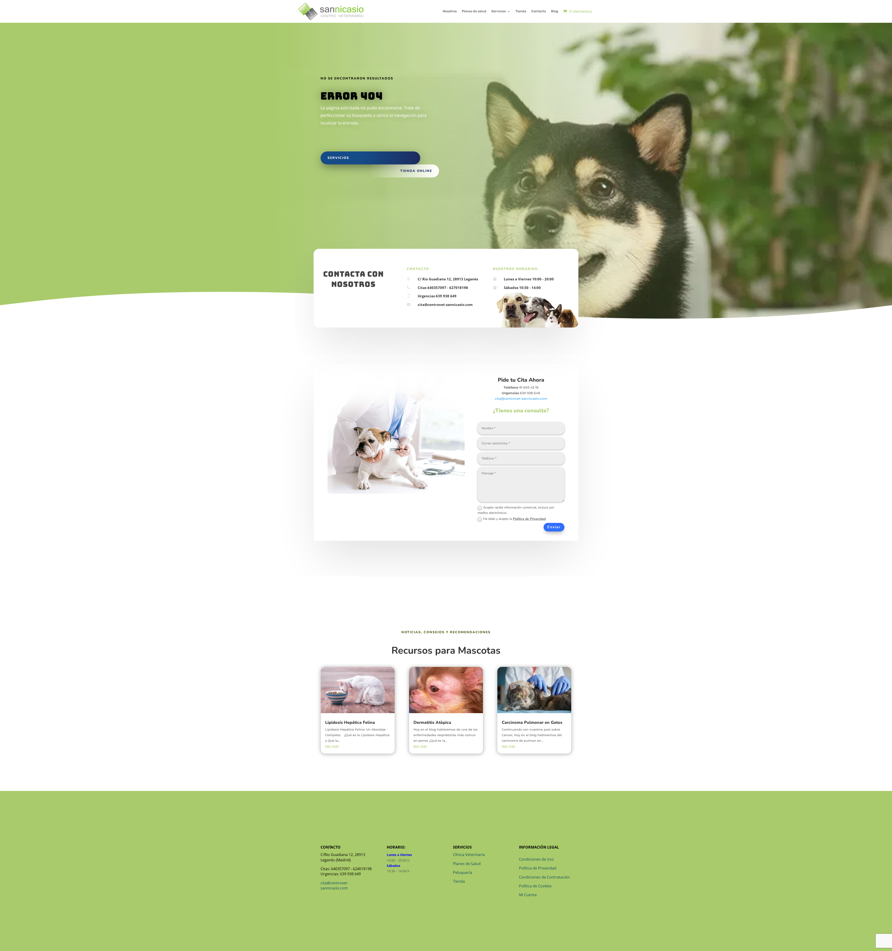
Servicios (498, 11)
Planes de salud (474, 11)
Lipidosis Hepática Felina (350, 722)
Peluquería (462, 872)
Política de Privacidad (529, 519)
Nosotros (450, 11)
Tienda (520, 11)
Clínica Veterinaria (469, 854)
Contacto (538, 11)
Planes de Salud (467, 863)
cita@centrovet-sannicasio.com (521, 399)
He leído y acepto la (514, 519)
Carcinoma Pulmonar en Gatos (532, 722)
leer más (332, 746)
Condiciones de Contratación (544, 877)
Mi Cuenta (528, 894)
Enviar (554, 527)
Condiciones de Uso (536, 859)
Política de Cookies (535, 886)
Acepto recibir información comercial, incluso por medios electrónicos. (516, 510)
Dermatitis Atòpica (432, 722)
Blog (554, 11)
